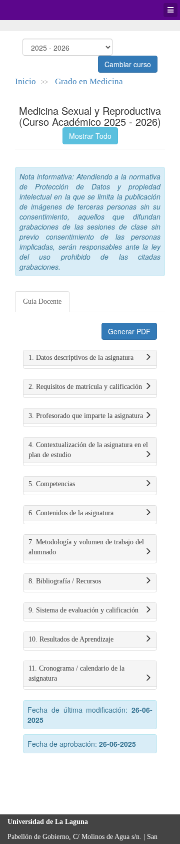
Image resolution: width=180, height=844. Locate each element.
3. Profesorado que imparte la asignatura (85, 415)
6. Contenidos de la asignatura (71, 513)
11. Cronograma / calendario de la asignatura (76, 673)
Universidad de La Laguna (35, 10)
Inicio (25, 81)
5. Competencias (51, 484)
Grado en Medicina (89, 81)
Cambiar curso (127, 64)
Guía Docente (42, 301)
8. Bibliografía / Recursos (64, 581)
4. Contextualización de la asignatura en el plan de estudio (88, 450)
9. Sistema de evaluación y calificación (83, 610)
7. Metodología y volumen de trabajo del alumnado (86, 547)
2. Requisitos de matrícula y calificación (85, 386)
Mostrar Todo (90, 136)
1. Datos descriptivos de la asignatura (81, 357)
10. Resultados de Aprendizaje (71, 639)
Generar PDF (129, 331)
